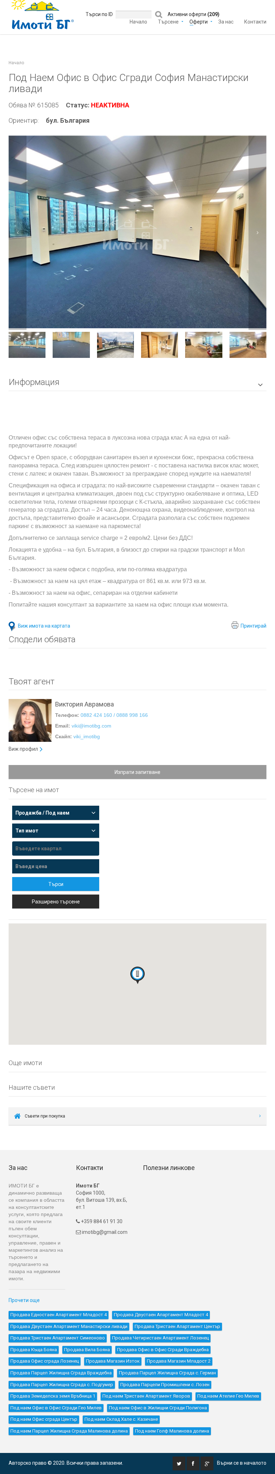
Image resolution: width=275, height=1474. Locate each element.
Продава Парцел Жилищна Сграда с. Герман (167, 1373)
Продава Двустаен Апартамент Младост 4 (161, 1314)
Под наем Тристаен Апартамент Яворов (146, 1396)
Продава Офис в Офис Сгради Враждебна (163, 1349)
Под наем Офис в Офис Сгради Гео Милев (56, 1407)
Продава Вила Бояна (87, 1349)
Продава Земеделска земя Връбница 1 (52, 1396)
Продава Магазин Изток (113, 1361)
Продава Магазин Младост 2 (179, 1361)
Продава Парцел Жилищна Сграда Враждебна (61, 1373)
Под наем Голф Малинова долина (172, 1431)
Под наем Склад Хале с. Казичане (121, 1419)
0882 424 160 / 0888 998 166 (114, 715)
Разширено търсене (56, 902)
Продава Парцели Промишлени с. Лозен (164, 1384)
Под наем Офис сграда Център (43, 1419)
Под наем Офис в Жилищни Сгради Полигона (158, 1407)
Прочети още (24, 1300)
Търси (55, 884)
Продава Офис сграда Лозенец (44, 1361)
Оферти (198, 21)
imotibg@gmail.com (104, 1232)
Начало (138, 21)
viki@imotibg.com (91, 726)
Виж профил (23, 749)
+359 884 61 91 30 (101, 1221)
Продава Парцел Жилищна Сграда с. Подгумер (61, 1384)
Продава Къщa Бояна (33, 1349)
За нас (225, 21)
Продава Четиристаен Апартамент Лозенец (160, 1338)
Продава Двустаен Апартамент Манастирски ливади (68, 1326)
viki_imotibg (86, 736)
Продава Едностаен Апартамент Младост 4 (58, 1314)
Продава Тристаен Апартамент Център (177, 1326)
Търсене (168, 21)
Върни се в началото (241, 1463)
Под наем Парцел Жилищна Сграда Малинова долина (69, 1431)
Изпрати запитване (137, 772)
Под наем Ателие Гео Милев (228, 1396)
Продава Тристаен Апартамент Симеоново (57, 1338)
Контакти (255, 21)
